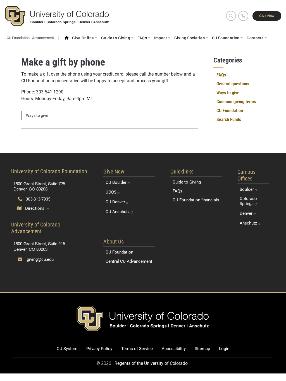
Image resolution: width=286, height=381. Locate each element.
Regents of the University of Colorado (151, 363)
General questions (232, 83)
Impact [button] (160, 38)
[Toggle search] (231, 16)
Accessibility (174, 348)
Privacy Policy (99, 348)
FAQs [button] (142, 38)
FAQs (221, 75)
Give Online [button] (83, 38)
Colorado (248, 201)
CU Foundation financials (196, 199)
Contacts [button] (255, 38)
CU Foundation (229, 110)
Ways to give (37, 115)
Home (66, 38)
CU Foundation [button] (226, 38)
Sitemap (202, 348)
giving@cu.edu (40, 259)
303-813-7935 (37, 199)
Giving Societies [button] (189, 38)
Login (224, 348)
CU (116, 182)
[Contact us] (243, 16)
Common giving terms (236, 101)
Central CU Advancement (129, 261)
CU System (67, 348)
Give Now (267, 16)
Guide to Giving (187, 182)
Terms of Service (137, 348)
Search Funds (228, 119)
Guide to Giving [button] (115, 38)
